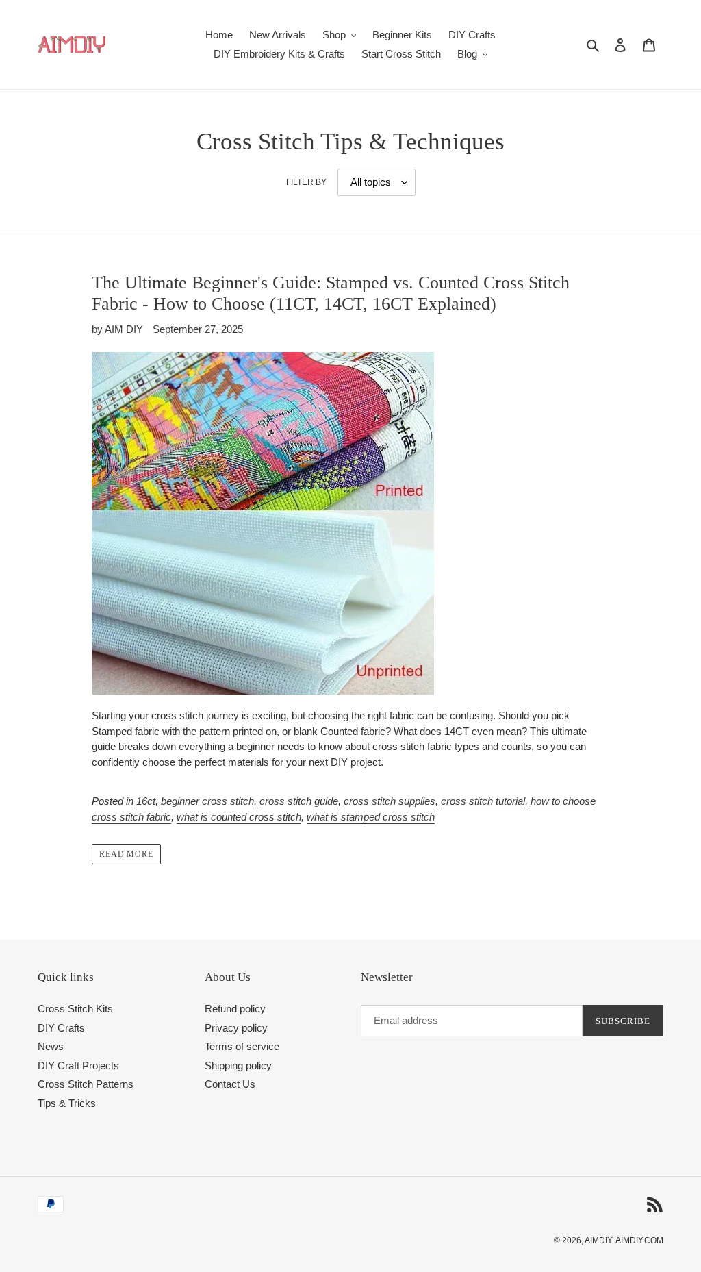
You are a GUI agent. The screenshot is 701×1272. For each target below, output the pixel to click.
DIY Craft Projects (78, 1065)
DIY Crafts (61, 1028)
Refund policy (235, 1008)
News (51, 1046)
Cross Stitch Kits (75, 1008)
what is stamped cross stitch (371, 817)
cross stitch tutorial (483, 801)
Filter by (306, 182)
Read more (126, 854)
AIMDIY (599, 1240)
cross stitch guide (298, 801)
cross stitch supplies (389, 801)
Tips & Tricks (67, 1103)
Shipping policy (238, 1065)
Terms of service (242, 1046)
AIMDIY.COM (639, 1240)
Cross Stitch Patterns (85, 1084)
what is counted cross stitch (239, 817)
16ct (145, 801)
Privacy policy (236, 1028)
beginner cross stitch (207, 801)
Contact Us (230, 1084)
